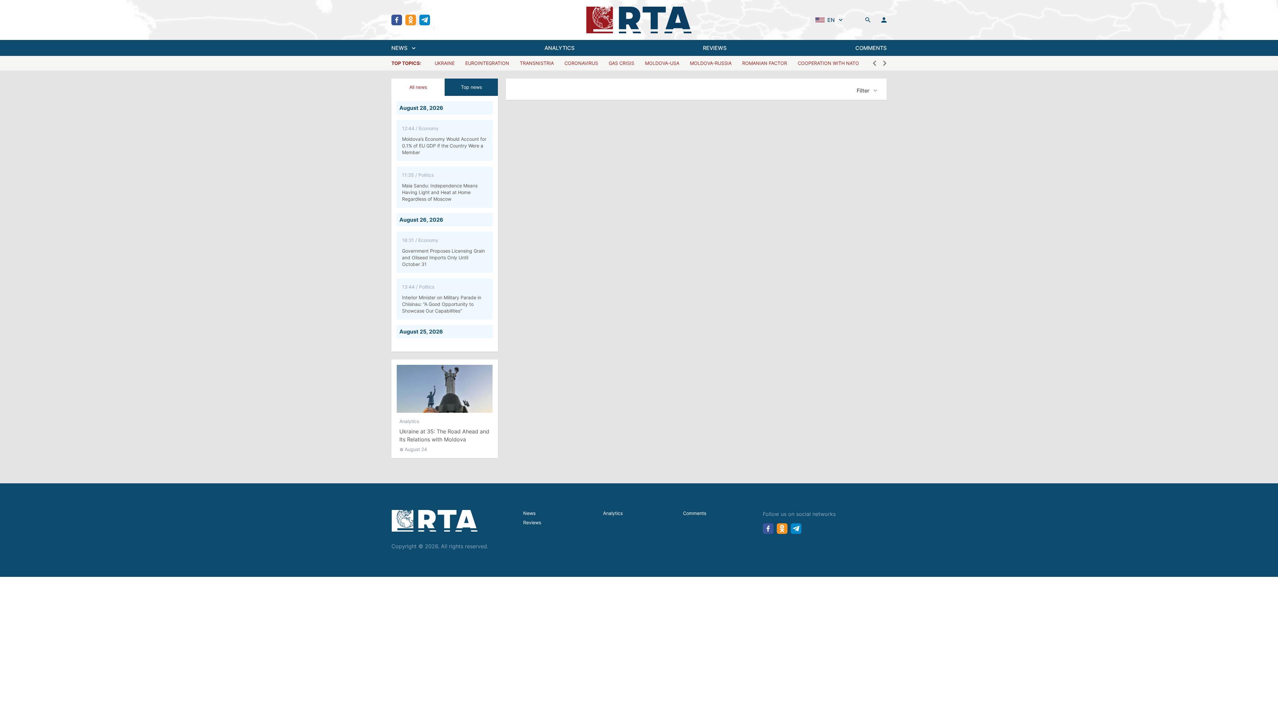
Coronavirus (581, 63)
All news (418, 87)
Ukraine (445, 63)
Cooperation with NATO (828, 63)
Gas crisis (621, 63)
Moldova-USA (662, 63)
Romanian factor (764, 63)
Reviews (532, 522)
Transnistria (537, 63)
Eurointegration (487, 63)
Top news (471, 87)
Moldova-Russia (711, 63)
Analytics (409, 421)
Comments (694, 513)
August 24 (416, 449)
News (529, 513)
